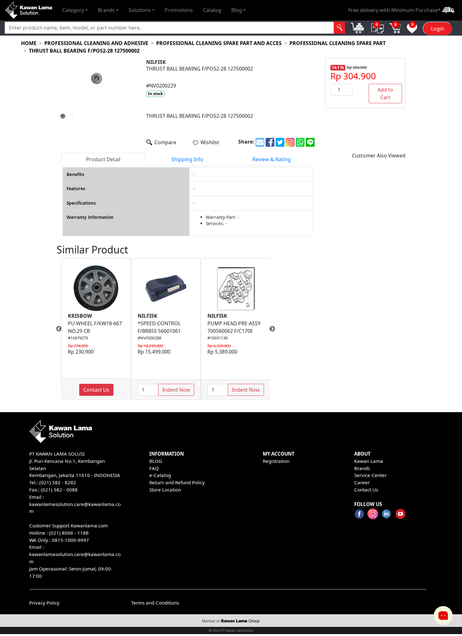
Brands (362, 468)
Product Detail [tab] (103, 159)
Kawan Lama (368, 461)
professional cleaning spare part (337, 43)
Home (28, 43)
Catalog (212, 10)
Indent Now (176, 389)
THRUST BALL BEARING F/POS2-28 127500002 (84, 50)
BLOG (155, 461)
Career (362, 482)
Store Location (165, 489)
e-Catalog (160, 475)
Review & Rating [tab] (271, 159)
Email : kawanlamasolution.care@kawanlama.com (75, 554)
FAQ (154, 468)
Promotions (179, 10)
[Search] (339, 28)
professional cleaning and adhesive (96, 43)
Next (275, 329)
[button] (75, 10)
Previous (56, 329)
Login (437, 28)
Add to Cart (385, 93)
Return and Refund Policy (177, 482)
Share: (246, 141)
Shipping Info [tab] (187, 159)
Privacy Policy (44, 602)
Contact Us (96, 389)
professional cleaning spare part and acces (219, 43)
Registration (276, 461)
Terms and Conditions (155, 602)
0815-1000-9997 (70, 540)
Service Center (370, 475)
